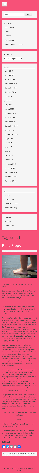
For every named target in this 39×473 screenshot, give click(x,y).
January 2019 (10, 79)
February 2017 (10, 164)
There (7, 31)
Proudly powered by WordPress (13, 468)
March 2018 (9, 109)
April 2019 (9, 71)
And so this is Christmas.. (15, 44)
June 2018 (8, 100)
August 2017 (10, 138)
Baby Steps (11, 245)
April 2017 (9, 155)
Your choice (9, 27)
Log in (7, 195)
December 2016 (11, 172)
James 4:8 (11, 455)
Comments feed (11, 203)
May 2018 (8, 105)
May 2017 (8, 151)
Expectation (9, 40)
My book (8, 221)
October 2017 (10, 130)
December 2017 (11, 122)
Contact (8, 217)
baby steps (24, 453)
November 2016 (11, 176)
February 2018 (10, 113)
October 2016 (10, 181)
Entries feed (9, 199)
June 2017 (8, 147)
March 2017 (9, 160)
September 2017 (11, 134)
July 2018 (8, 96)
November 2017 (11, 126)
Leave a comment (24, 455)
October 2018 (10, 92)
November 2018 (11, 88)
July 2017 (8, 143)
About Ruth (9, 226)
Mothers (8, 36)
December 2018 (11, 83)
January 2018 (10, 117)
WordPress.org (11, 207)
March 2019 (9, 75)
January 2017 (10, 168)
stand (16, 455)
